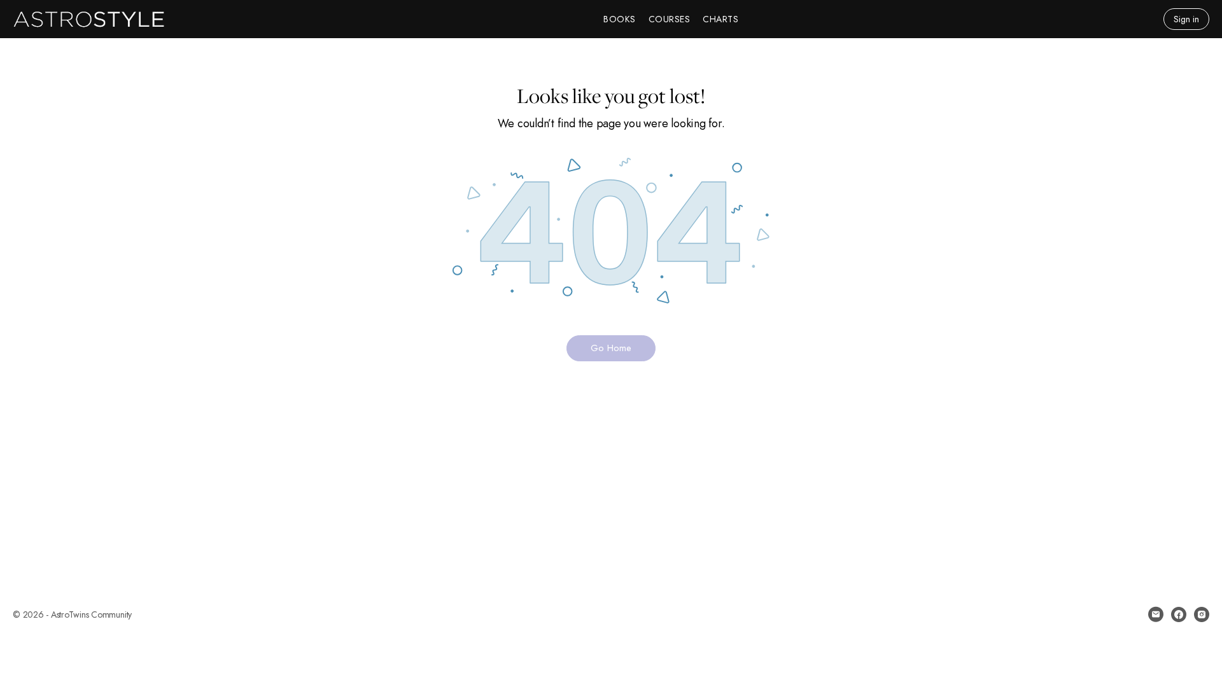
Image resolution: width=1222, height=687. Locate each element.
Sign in (1186, 19)
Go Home (611, 348)
